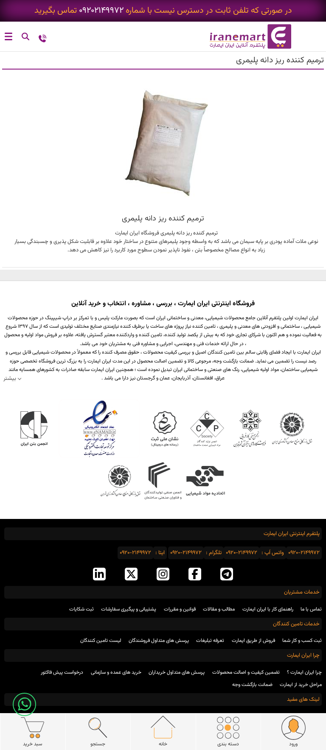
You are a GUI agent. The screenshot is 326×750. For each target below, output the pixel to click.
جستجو (97, 744)
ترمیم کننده (205, 233)
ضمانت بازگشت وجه (252, 685)
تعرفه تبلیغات (210, 640)
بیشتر (9, 378)
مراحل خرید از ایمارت (301, 685)
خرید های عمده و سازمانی (116, 672)
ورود (293, 744)
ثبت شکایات (81, 609)
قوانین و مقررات (180, 609)
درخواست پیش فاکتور (62, 672)
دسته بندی (228, 744)
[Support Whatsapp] (24, 704)
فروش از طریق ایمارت (253, 640)
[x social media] (131, 575)
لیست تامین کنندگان (100, 640)
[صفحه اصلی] (244, 36)
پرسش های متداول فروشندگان (159, 640)
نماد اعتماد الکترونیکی (99, 428)
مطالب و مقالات (219, 609)
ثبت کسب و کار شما (302, 640)
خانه (163, 744)
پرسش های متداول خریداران (177, 672)
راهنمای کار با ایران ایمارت (267, 609)
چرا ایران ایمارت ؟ (304, 672)
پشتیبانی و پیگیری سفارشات (128, 609)
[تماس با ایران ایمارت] (42, 38)
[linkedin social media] (99, 575)
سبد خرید (32, 744)
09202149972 (101, 10)
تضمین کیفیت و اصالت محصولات (246, 672)
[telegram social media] (226, 575)
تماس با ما (311, 609)
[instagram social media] (163, 575)
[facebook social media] (194, 575)
